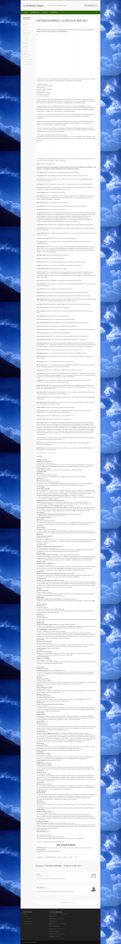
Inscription (25, 913)
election (59, 857)
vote (76, 857)
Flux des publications (27, 918)
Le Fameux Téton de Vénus (59, 928)
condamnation (40, 857)
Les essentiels (54, 12)
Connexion (25, 916)
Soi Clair (56, 921)
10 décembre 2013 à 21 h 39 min (42, 888)
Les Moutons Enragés (27, 59)
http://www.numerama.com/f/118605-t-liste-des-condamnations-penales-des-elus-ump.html (69, 847)
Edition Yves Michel (27, 32)
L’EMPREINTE (56, 926)
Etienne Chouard (26, 34)
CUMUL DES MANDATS (50, 857)
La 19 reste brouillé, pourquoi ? (63, 913)
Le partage (25, 50)
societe (71, 857)
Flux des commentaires (27, 921)
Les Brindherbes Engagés (33, 5)
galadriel (41, 25)
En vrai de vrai (57, 936)
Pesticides (56, 931)
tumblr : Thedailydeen (27, 64)
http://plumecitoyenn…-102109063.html (46, 453)
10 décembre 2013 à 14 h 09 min (42, 875)
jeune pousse (51, 913)
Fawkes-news (25, 37)
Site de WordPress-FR (27, 923)
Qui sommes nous (35, 12)
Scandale (64, 25)
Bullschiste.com (26, 20)
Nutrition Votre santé (27, 61)
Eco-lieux (45, 12)
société (67, 25)
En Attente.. (55, 916)
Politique (60, 25)
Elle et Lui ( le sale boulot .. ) (59, 933)
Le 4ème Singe (26, 39)
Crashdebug (25, 29)
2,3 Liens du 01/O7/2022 (60, 918)
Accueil (25, 12)
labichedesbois (40, 887)
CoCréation (25, 27)
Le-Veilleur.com (26, 56)
